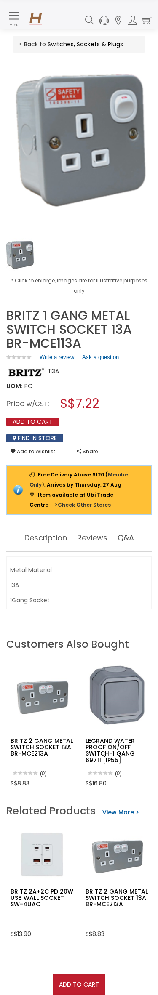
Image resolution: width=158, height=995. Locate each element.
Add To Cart (79, 984)
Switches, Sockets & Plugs (85, 44)
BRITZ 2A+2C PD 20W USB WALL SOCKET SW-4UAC (42, 898)
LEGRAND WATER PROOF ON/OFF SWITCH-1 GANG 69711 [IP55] (110, 750)
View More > (120, 812)
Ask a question (100, 357)
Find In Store (36, 438)
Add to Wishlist (35, 451)
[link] (19, 357)
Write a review (57, 359)
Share (89, 451)
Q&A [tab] (126, 537)
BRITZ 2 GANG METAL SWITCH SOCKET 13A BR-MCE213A (42, 747)
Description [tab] (45, 537)
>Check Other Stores (83, 504)
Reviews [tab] (92, 537)
